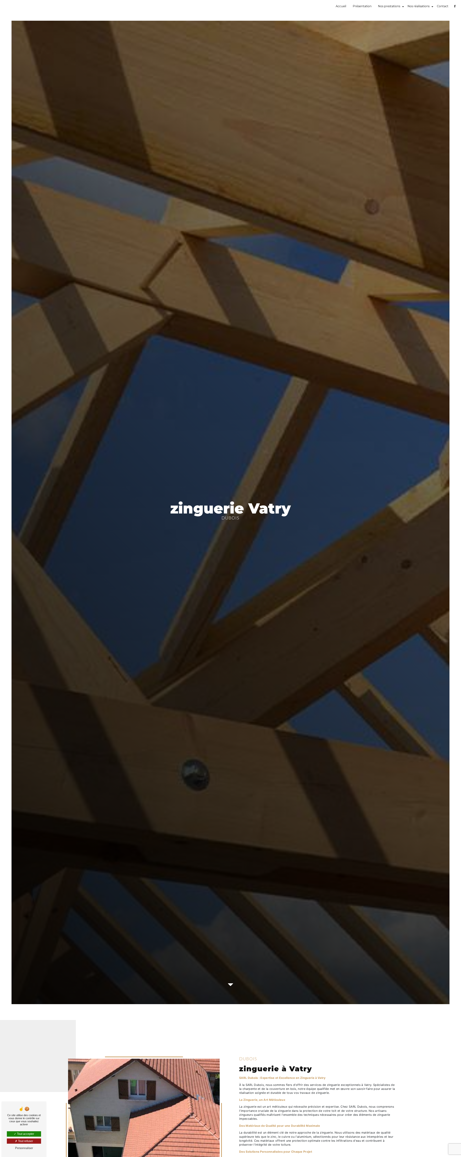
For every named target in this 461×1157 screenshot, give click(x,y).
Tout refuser (25, 1141)
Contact (442, 6)
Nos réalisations (418, 6)
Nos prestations (389, 6)
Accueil (341, 6)
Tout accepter (25, 1133)
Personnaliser (24, 1148)
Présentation (362, 6)
